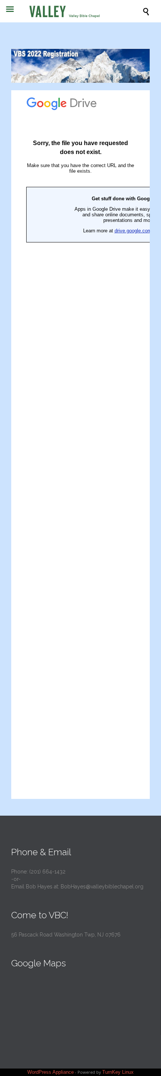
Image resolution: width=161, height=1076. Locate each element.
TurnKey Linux (118, 1072)
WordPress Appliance (50, 1072)
